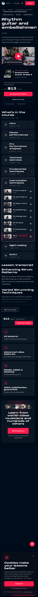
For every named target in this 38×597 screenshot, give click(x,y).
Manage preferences (20, 588)
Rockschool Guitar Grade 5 (24, 9)
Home (3, 9)
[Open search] (22, 3)
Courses (10, 9)
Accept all (19, 584)
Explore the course (18, 99)
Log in (30, 3)
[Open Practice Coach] (32, 544)
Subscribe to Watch (19, 94)
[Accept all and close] (33, 555)
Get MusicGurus (18, 431)
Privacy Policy (28, 592)
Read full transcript (10, 310)
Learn (8, 3)
